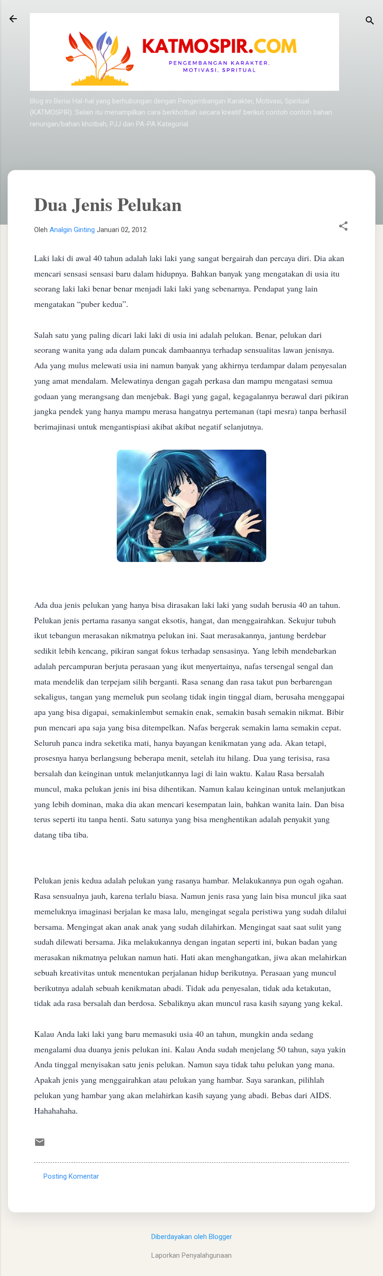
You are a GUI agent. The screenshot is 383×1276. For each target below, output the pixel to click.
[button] (343, 226)
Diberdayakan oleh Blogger (191, 1236)
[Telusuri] (370, 21)
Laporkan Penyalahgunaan (191, 1255)
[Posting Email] (39, 1145)
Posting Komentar (71, 1176)
